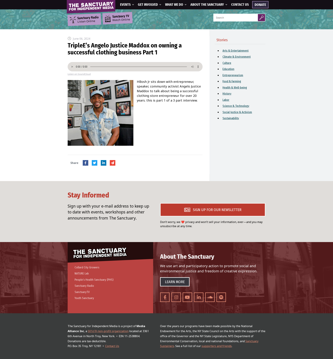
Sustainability (231, 118)
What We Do (174, 4)
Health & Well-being (235, 87)
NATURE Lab (82, 273)
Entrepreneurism (233, 75)
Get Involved (148, 4)
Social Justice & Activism (237, 112)
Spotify (221, 297)
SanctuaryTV (82, 292)
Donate (260, 5)
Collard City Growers (87, 267)
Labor (226, 100)
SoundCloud (210, 297)
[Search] (261, 17)
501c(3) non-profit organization (108, 331)
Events (125, 4)
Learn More (175, 281)
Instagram (176, 297)
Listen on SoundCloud (79, 74)
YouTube (187, 297)
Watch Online (121, 18)
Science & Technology (236, 106)
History (227, 93)
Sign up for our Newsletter (217, 209)
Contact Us (240, 4)
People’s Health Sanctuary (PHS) (94, 280)
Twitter (94, 163)
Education (228, 69)
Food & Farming (232, 81)
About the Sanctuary (207, 4)
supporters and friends (217, 346)
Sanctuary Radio (84, 286)
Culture (227, 63)
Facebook (85, 163)
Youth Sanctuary (84, 298)
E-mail (112, 163)
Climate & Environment (237, 57)
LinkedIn (103, 163)
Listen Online (88, 20)
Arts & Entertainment (236, 50)
